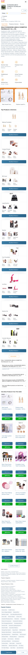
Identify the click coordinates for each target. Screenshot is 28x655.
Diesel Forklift (4, 627)
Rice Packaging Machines (7, 623)
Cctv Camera (10, 638)
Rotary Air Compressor (6, 621)
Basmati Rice (16, 612)
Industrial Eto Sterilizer (17, 621)
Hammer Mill (4, 625)
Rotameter (17, 618)
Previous (4, 98)
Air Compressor (15, 641)
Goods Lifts (18, 643)
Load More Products (14, 565)
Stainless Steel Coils (13, 645)
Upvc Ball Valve (20, 647)
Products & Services (13, 24)
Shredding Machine (18, 623)
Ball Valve (17, 638)
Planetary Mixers (13, 636)
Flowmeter (23, 618)
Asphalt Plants (15, 634)
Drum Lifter (4, 616)
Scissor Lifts (18, 616)
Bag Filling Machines (6, 634)
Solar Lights (12, 643)
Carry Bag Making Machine (16, 614)
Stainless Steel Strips (17, 632)
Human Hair (4, 609)
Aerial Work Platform (13, 627)
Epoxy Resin (15, 629)
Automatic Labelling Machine (15, 625)
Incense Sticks (5, 643)
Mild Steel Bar (22, 629)
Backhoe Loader (5, 614)
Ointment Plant (5, 636)
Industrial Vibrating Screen (7, 618)
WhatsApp (8, 418)
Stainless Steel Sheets (6, 632)
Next (24, 98)
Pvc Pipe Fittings (5, 647)
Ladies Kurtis (21, 636)
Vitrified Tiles (4, 645)
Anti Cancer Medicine (6, 641)
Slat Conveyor (23, 634)
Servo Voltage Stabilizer (7, 612)
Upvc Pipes (12, 647)
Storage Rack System (6, 629)
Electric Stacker (11, 616)
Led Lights (4, 638)
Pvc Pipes (21, 645)
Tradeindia (3, 604)
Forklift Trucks (11, 609)
